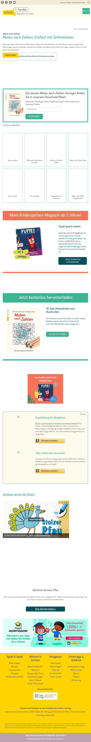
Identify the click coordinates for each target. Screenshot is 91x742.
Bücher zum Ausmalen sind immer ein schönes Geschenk (56, 424)
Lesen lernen (56, 677)
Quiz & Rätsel (35, 680)
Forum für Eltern (78, 712)
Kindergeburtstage (76, 667)
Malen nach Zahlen (11, 34)
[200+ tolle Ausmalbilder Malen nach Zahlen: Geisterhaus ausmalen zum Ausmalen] (34, 146)
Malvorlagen (14, 663)
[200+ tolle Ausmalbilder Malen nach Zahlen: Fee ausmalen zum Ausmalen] (13, 182)
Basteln (14, 667)
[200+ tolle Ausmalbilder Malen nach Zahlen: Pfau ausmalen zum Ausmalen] (34, 182)
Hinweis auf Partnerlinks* (81, 29)
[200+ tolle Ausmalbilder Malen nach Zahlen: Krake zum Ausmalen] (78, 146)
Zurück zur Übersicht (12, 125)
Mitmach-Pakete (66, 3)
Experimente (15, 670)
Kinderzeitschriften (78, 3)
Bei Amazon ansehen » (49, 441)
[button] (36, 519)
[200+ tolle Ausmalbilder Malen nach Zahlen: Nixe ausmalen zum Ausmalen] (13, 146)
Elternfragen (56, 667)
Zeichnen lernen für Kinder (19, 494)
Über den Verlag (42, 712)
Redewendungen (35, 677)
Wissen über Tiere (35, 674)
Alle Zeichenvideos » (45, 609)
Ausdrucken (10, 55)
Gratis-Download (35, 684)
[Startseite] (18, 15)
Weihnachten (76, 670)
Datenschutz (22, 712)
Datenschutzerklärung (42, 535)
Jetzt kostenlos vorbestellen (72, 260)
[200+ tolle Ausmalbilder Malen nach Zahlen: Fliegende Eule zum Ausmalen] (78, 182)
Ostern (76, 674)
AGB (32, 712)
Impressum (10, 712)
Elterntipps (56, 663)
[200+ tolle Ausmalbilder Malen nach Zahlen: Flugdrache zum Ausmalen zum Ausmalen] (56, 182)
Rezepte (14, 674)
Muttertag (76, 680)
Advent (76, 677)
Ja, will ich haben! (57, 334)
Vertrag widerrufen (46, 715)
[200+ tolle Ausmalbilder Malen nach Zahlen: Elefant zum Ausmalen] (56, 146)
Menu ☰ (86, 11)
